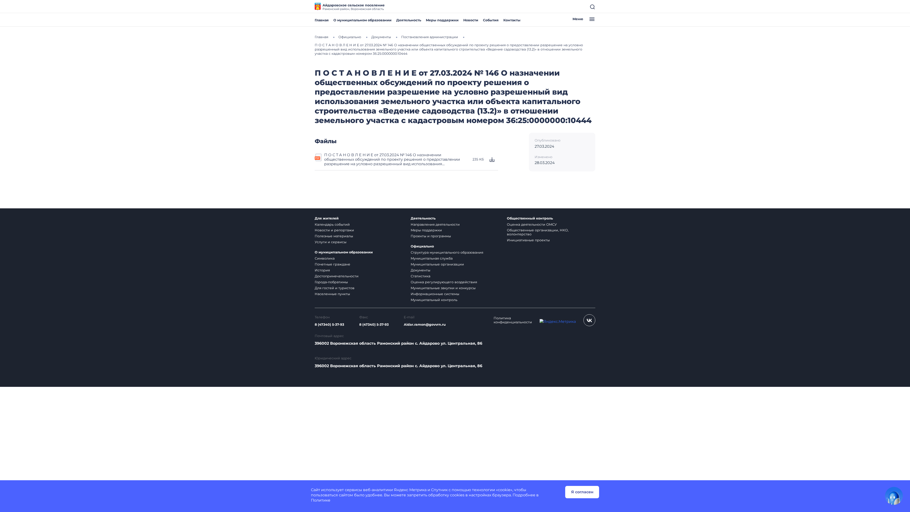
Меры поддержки (442, 20)
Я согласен (582, 492)
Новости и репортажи (334, 230)
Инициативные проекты (528, 240)
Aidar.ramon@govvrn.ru (425, 325)
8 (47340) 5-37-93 (329, 325)
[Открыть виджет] (894, 496)
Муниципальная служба (432, 258)
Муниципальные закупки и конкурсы (443, 288)
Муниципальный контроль (434, 300)
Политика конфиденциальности (513, 320)
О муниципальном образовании (362, 20)
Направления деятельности (435, 224)
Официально (422, 246)
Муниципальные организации (437, 264)
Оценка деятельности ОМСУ (532, 224)
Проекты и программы (431, 236)
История (322, 270)
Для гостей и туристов (335, 288)
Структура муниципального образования (447, 252)
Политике (320, 500)
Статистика (420, 276)
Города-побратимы (331, 282)
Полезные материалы (334, 236)
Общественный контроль (530, 218)
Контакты (511, 20)
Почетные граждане (332, 264)
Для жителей (327, 218)
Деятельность (408, 20)
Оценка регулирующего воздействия (444, 282)
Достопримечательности (337, 276)
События (491, 20)
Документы (420, 270)
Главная (322, 20)
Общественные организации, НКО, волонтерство (538, 232)
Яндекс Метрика (410, 490)
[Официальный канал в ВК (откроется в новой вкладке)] (589, 320)
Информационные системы (435, 294)
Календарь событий (332, 224)
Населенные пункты (332, 294)
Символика (325, 258)
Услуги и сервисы (330, 242)
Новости (470, 20)
